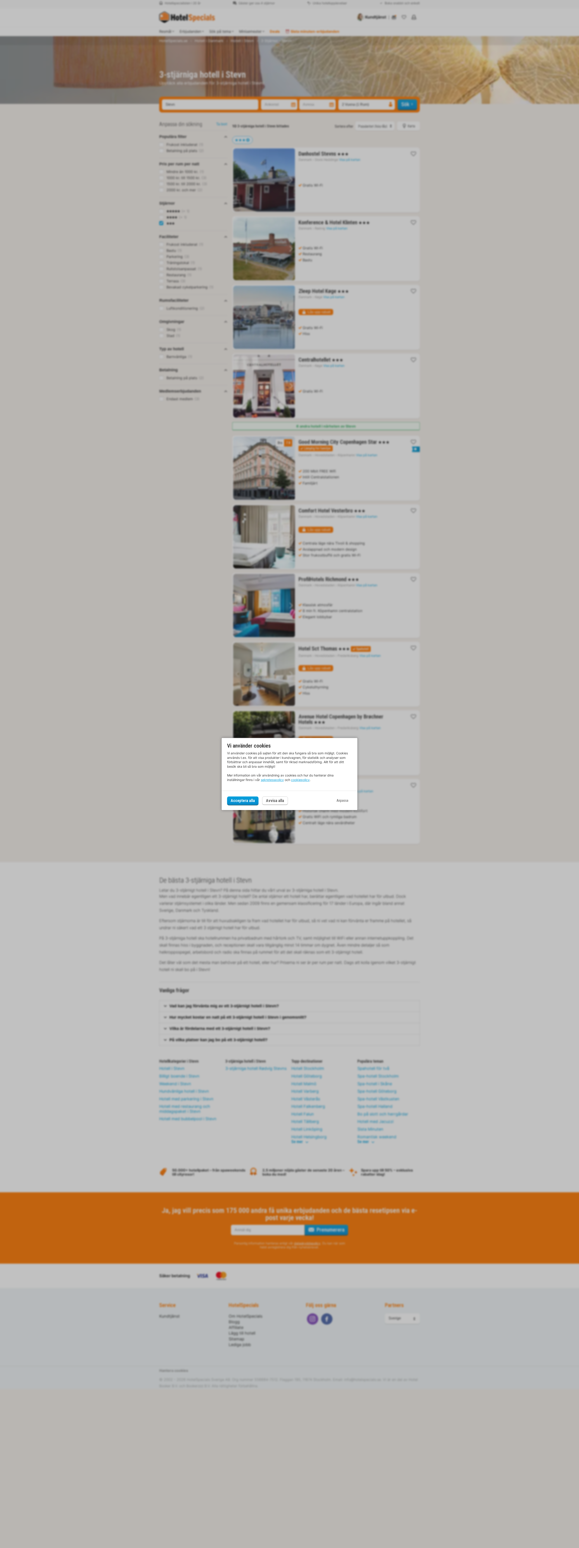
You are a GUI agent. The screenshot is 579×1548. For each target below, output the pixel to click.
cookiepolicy (300, 780)
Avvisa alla (275, 800)
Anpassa (342, 800)
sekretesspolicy (272, 780)
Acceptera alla (243, 800)
